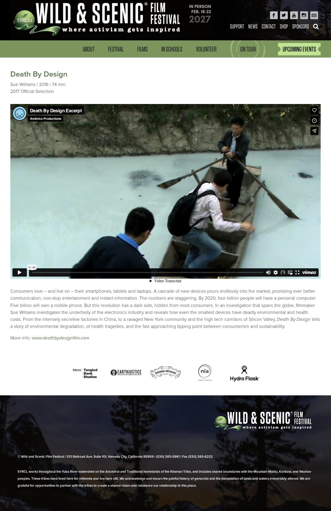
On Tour (248, 49)
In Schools (171, 49)
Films (142, 49)
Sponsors (300, 26)
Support (237, 26)
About (89, 49)
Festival (116, 49)
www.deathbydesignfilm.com (60, 338)
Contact (269, 26)
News (253, 26)
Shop (284, 26)
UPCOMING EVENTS (299, 49)
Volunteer (206, 49)
